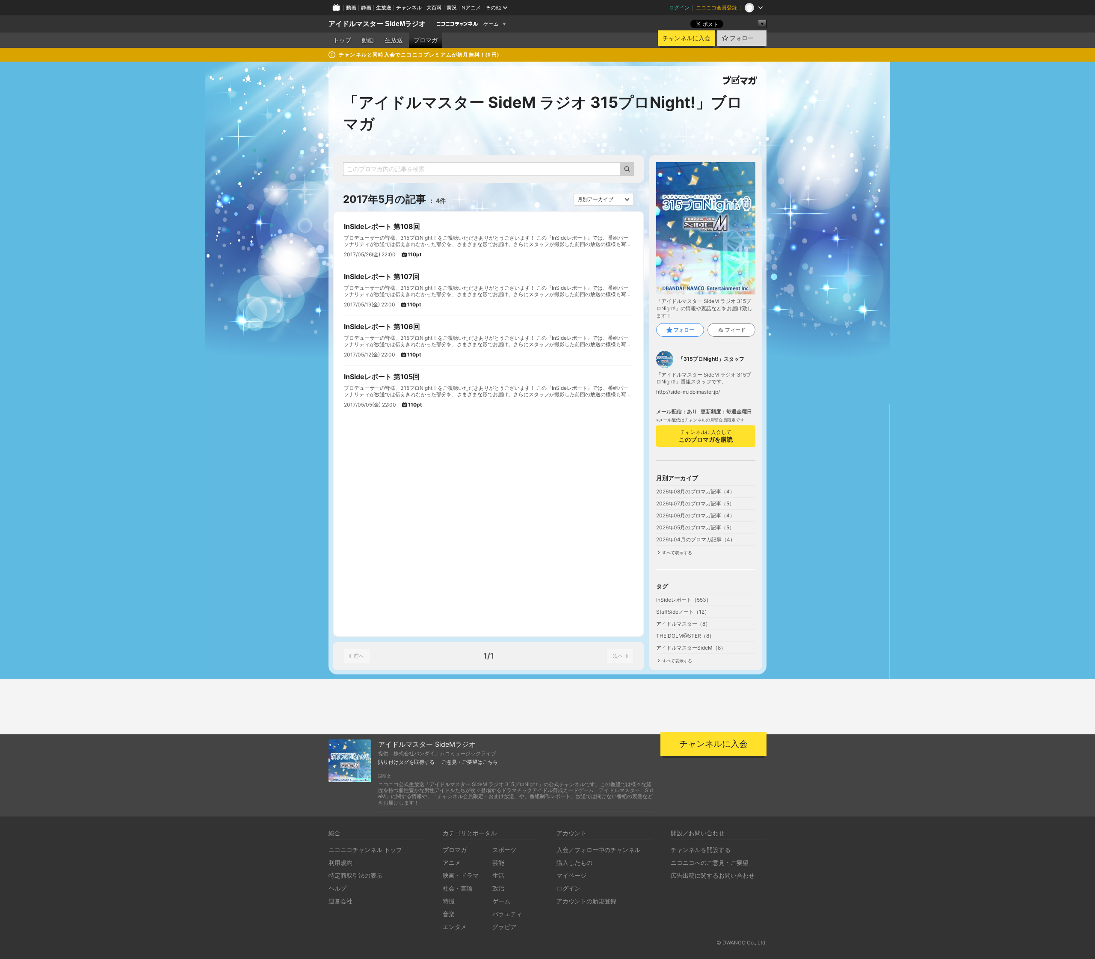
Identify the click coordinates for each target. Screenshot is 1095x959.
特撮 (449, 901)
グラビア (504, 926)
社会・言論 (458, 888)
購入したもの (574, 862)
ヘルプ (337, 888)
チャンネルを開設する (701, 849)
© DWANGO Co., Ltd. (741, 942)
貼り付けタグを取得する (406, 762)
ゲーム (491, 24)
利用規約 (340, 862)
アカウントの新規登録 (586, 901)
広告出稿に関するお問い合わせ (713, 875)
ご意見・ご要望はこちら (469, 762)
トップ (342, 40)
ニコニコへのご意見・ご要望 (710, 862)
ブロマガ (426, 40)
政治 (498, 888)
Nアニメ (471, 7)
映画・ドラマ (461, 875)
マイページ (571, 875)
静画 (366, 7)
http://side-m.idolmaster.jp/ (688, 392)
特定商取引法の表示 (355, 875)
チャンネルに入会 (686, 38)
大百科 (434, 7)
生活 (498, 875)
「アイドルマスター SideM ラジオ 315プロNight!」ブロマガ (543, 113)
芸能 (498, 862)
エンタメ (455, 926)
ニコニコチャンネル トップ (365, 849)
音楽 (449, 913)
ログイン (679, 7)
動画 (351, 7)
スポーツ (504, 849)
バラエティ (507, 913)
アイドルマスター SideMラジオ (377, 23)
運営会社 (340, 901)
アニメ (452, 862)
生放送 (383, 7)
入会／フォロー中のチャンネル (598, 849)
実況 (452, 7)
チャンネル (409, 7)
